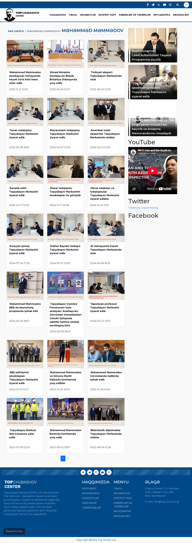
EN (186, 5)
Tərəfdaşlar (91, 507)
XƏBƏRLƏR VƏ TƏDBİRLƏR (135, 14)
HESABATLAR (88, 14)
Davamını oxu (14, 531)
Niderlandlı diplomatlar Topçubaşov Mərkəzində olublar (106, 434)
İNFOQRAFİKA (161, 14)
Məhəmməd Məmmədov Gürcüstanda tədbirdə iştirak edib (106, 376)
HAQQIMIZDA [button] (58, 14)
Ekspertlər (90, 498)
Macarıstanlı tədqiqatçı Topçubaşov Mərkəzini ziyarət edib (65, 134)
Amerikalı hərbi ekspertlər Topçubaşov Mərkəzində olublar (105, 134)
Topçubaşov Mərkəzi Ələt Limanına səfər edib (22, 434)
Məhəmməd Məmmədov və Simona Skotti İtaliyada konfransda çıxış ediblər (65, 378)
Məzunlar (89, 502)
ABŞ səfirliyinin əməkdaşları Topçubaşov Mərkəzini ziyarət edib (23, 378)
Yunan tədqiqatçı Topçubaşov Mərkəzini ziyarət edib (23, 134)
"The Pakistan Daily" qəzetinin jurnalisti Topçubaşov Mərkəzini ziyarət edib (149, 90)
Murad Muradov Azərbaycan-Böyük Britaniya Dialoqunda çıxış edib (63, 78)
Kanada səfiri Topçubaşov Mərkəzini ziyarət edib (23, 192)
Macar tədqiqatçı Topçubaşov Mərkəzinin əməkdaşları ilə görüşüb (65, 192)
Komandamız (91, 493)
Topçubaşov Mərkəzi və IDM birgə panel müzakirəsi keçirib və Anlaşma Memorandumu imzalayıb (153, 126)
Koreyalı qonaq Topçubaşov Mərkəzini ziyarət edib (23, 250)
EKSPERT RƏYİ (107, 14)
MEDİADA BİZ (181, 14)
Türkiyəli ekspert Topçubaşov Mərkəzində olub (106, 76)
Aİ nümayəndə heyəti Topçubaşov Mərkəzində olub (106, 250)
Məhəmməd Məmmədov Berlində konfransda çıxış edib (65, 434)
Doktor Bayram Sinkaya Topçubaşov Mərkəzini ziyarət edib (65, 250)
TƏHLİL (73, 14)
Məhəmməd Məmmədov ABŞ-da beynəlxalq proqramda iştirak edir (25, 308)
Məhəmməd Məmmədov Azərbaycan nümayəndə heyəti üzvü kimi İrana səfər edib (25, 78)
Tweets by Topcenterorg (143, 207)
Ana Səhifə (16, 31)
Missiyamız (89, 488)
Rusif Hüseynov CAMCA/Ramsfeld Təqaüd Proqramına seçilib (151, 55)
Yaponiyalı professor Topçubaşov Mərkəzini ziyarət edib (104, 308)
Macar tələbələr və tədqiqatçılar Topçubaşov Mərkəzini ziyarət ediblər (104, 193)
